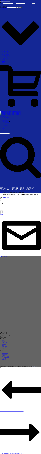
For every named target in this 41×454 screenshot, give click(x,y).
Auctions (3, 355)
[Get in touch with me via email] (21, 254)
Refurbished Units (4, 354)
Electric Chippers (7, 52)
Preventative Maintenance (6, 357)
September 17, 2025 (5, 197)
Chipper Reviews (4, 342)
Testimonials (4, 359)
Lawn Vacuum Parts (7, 56)
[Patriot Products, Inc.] (10, 113)
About (3, 340)
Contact (3, 64)
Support (3, 61)
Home (1, 192)
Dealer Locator (4, 358)
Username (1, 3)
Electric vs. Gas (4, 343)
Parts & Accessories (5, 121)
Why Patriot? (4, 341)
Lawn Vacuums (5, 54)
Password (14, 3)
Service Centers (4, 346)
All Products (4, 59)
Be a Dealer (4, 347)
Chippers (3, 51)
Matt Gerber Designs (35, 366)
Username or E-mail (3, 7)
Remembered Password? (4, 8)
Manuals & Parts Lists (5, 356)
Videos (3, 62)
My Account (4, 348)
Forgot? (1, 4)
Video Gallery (4, 344)
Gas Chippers (6, 51)
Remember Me (29, 3)
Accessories (6, 58)
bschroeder (3, 196)
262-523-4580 (3, 0)
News (3, 345)
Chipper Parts (6, 55)
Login (2, 2)
